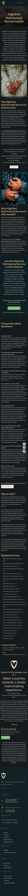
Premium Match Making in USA (11, 596)
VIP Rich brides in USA (9, 633)
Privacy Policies (8, 876)
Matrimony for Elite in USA (10, 591)
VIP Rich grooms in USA (9, 630)
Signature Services (8, 842)
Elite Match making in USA (10, 589)
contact (10, 475)
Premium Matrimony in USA (10, 566)
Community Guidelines (9, 883)
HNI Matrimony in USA (9, 583)
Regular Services (8, 839)
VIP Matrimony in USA (9, 594)
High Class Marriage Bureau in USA (12, 563)
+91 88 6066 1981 (8, 486)
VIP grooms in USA (8, 635)
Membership (4, 235)
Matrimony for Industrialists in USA (13, 576)
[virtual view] (24, 447)
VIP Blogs (6, 850)
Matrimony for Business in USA (11, 573)
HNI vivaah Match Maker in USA (12, 620)
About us (18, 294)
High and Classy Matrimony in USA (12, 612)
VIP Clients (6, 837)
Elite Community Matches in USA (12, 609)
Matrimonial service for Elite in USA (13, 602)
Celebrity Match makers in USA (11, 628)
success (7, 228)
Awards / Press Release (9, 852)
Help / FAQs (7, 863)
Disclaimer (6, 880)
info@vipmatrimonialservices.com (14, 654)
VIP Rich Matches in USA (10, 614)
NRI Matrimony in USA (9, 586)
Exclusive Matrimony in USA (11, 617)
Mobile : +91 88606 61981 (10, 648)
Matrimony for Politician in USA (12, 625)
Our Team (6, 835)
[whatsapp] (24, 444)
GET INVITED (6, 737)
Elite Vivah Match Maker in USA (12, 622)
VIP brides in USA (8, 638)
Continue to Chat (15, 308)
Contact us (15, 166)
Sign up (21, 3)
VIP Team (19, 224)
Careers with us (7, 867)
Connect (4, 788)
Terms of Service (8, 878)
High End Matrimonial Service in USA (13, 599)
